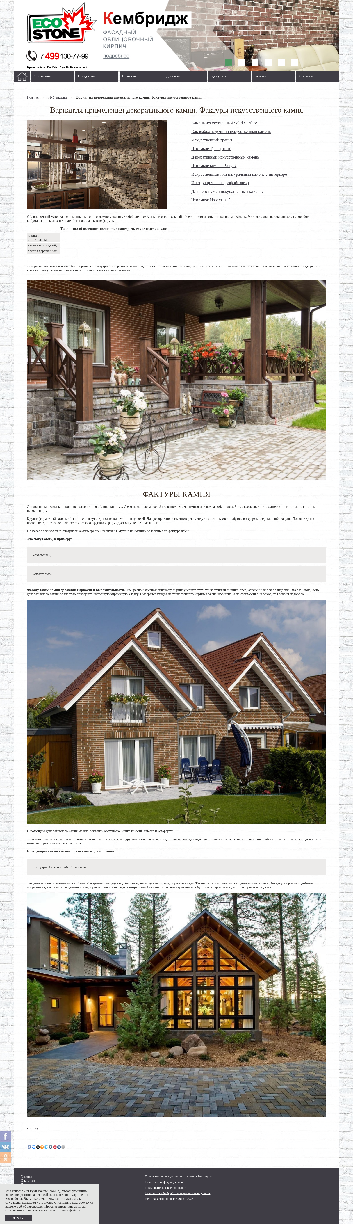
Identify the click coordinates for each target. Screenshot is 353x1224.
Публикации (57, 97)
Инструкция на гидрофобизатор (220, 182)
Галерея (260, 76)
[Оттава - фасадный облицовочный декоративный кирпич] (176, 35)
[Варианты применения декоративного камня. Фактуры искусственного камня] (97, 164)
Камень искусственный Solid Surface (224, 122)
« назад (32, 1128)
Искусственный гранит (211, 140)
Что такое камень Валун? (213, 165)
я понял (18, 1217)
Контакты (305, 76)
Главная (33, 97)
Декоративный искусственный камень (225, 157)
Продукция (86, 76)
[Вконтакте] (5, 1147)
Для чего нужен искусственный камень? (227, 191)
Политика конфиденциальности (166, 1182)
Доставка (173, 76)
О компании (43, 76)
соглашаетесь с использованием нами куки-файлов (42, 1210)
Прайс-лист (130, 76)
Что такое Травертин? (211, 148)
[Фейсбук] (5, 1136)
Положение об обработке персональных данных (177, 1193)
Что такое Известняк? (211, 199)
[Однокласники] (5, 1157)
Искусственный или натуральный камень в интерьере (239, 174)
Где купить (218, 76)
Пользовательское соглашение (165, 1187)
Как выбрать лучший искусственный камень (231, 131)
